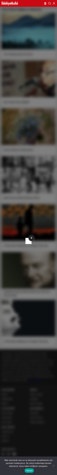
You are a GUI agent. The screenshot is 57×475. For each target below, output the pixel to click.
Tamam (29, 470)
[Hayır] (53, 465)
